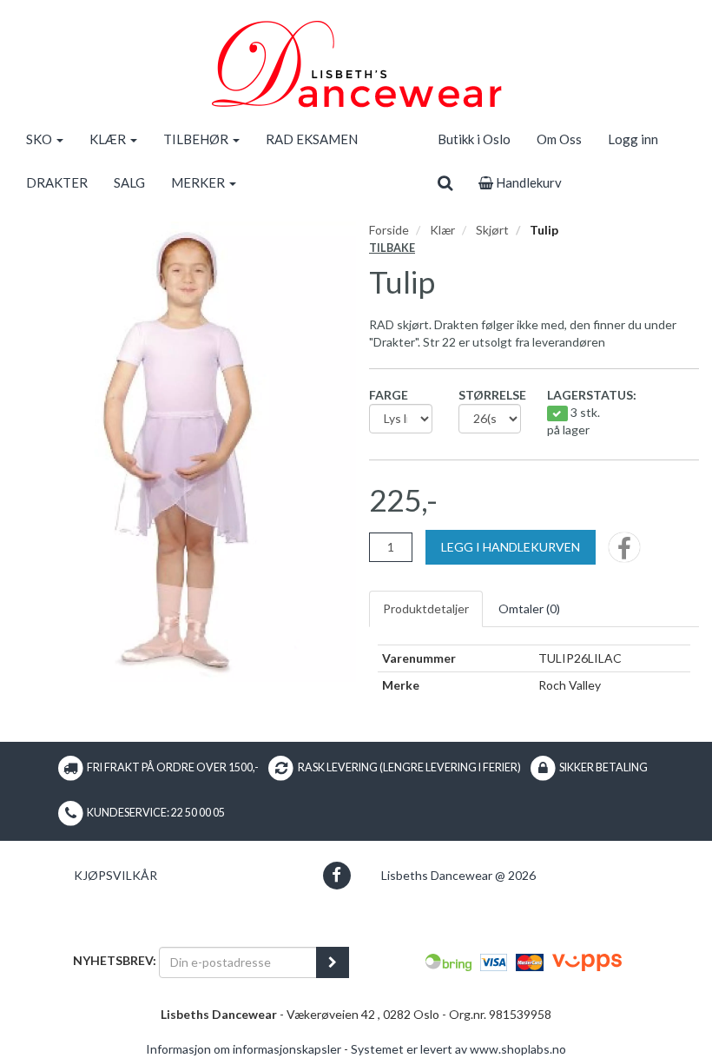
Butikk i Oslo (474, 139)
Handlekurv (527, 182)
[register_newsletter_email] (332, 962)
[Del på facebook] (624, 553)
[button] (336, 875)
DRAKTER (57, 182)
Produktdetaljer (426, 608)
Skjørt (492, 229)
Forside (389, 229)
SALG (129, 182)
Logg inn (633, 139)
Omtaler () (529, 608)
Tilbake (392, 248)
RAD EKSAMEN (312, 139)
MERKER (199, 182)
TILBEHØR (197, 139)
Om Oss (559, 139)
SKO (40, 139)
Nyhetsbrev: (114, 960)
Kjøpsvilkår (115, 875)
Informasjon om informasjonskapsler (243, 1048)
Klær (442, 229)
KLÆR (109, 139)
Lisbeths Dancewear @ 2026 (458, 875)
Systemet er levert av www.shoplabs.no (458, 1048)
